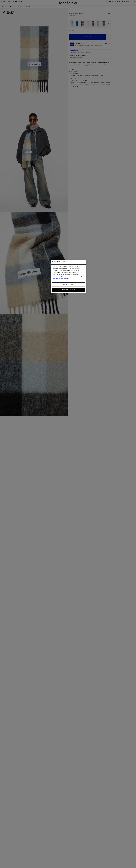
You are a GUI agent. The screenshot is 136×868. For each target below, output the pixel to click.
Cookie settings (68, 284)
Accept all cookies (68, 290)
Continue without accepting (61, 278)
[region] (68, 276)
